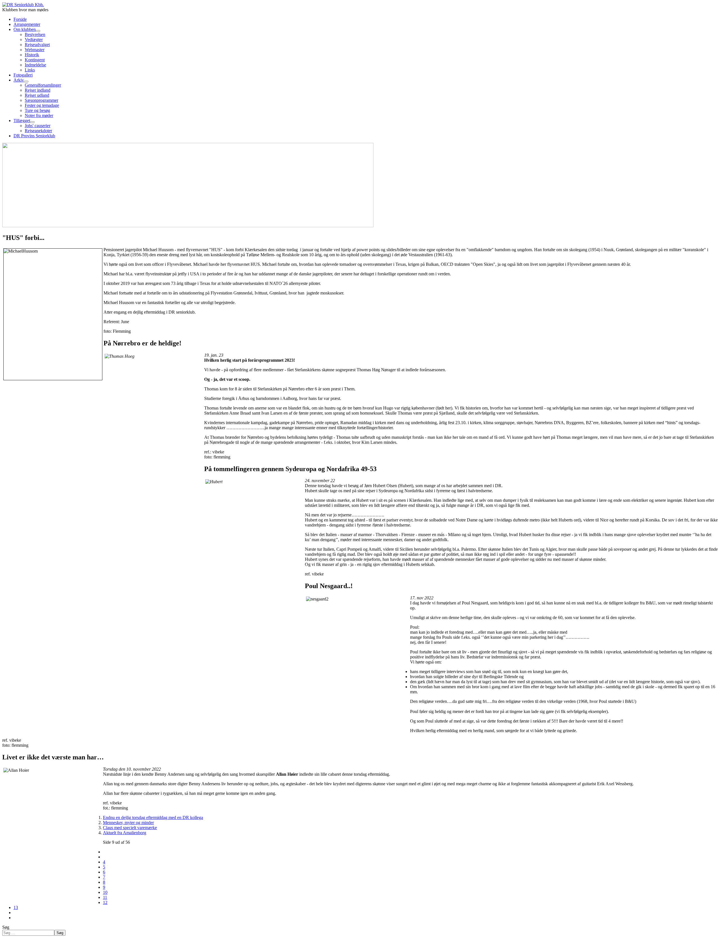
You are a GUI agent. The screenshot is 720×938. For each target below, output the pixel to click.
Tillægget (22, 120)
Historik (32, 54)
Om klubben (25, 29)
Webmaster (34, 49)
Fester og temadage (42, 105)
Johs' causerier (37, 125)
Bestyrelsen (35, 34)
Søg (5, 927)
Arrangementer (27, 24)
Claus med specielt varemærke (130, 827)
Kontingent (35, 59)
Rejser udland (37, 95)
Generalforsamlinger (43, 85)
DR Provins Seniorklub (34, 135)
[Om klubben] (38, 31)
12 (105, 902)
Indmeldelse (35, 64)
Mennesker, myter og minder (128, 822)
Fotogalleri (23, 75)
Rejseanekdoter (38, 130)
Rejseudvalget (37, 44)
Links (30, 70)
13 (16, 907)
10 (105, 892)
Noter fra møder (39, 115)
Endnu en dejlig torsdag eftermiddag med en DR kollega (153, 817)
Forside (20, 19)
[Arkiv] (26, 81)
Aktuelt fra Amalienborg (124, 832)
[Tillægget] (32, 122)
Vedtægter (34, 39)
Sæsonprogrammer (41, 100)
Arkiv (19, 80)
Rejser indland (37, 90)
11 (105, 897)
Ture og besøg (37, 110)
